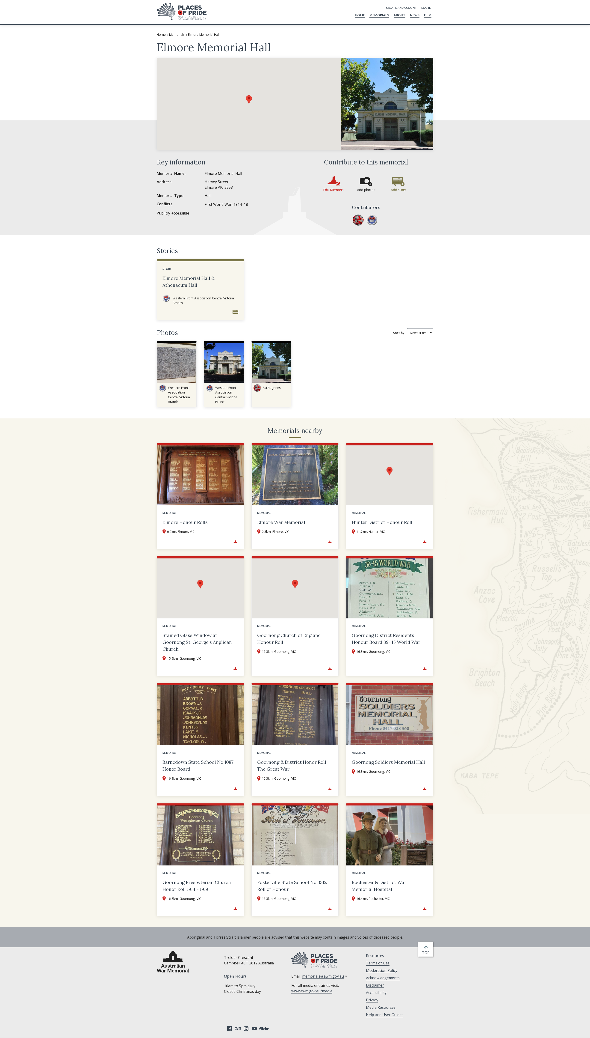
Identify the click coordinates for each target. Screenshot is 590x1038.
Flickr (264, 1028)
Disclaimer (375, 985)
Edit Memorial (333, 190)
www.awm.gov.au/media (311, 990)
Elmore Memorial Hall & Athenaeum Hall (188, 281)
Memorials (379, 15)
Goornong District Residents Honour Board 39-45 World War (386, 638)
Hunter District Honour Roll (382, 522)
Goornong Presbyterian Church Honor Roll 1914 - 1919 (196, 885)
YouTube (254, 1028)
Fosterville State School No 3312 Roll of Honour (292, 885)
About (399, 15)
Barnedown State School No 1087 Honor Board (197, 765)
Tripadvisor (238, 1028)
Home (360, 15)
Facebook (229, 1028)
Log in (426, 8)
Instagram (246, 1028)
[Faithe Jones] (358, 220)
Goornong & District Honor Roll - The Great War (293, 765)
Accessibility (376, 992)
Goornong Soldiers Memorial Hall (388, 762)
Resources (375, 955)
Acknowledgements (383, 977)
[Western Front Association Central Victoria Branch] (372, 220)
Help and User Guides (384, 1014)
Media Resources (380, 1007)
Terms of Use (377, 963)
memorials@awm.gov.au (323, 976)
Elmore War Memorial (281, 522)
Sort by (398, 333)
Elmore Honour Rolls (185, 522)
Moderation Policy (381, 970)
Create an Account (401, 8)
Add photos (366, 190)
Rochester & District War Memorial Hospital (379, 885)
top (426, 952)
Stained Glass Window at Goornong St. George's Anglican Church (197, 642)
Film (427, 15)
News (414, 15)
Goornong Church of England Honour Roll (289, 638)
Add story (398, 190)
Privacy (372, 999)
